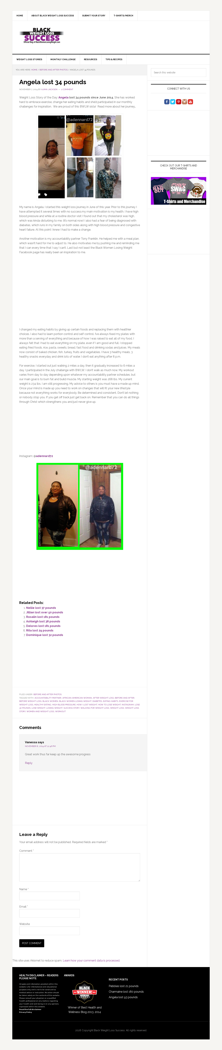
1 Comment (67, 89)
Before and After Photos (47, 694)
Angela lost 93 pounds (123, 997)
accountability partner (48, 698)
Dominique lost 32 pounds (44, 635)
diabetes (97, 701)
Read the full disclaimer (30, 1009)
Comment (26, 850)
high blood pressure (64, 704)
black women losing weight (75, 701)
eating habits (110, 701)
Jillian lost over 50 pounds (44, 612)
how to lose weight (109, 704)
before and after (124, 698)
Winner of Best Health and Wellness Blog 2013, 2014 (85, 1010)
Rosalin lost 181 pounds (42, 617)
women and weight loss (40, 711)
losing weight (54, 708)
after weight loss (103, 698)
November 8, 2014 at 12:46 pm (40, 746)
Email (23, 906)
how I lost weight (87, 704)
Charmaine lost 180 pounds (126, 991)
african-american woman (77, 698)
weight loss (117, 708)
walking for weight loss (94, 708)
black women (50, 701)
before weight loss (30, 701)
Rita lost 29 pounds (39, 630)
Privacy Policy (25, 1012)
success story (71, 708)
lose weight (38, 708)
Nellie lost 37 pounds (41, 608)
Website (24, 924)
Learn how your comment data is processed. (91, 960)
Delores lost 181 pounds (43, 626)
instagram (128, 704)
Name (24, 889)
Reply (28, 763)
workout (60, 711)
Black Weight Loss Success (41, 35)
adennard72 (44, 456)
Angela (63, 97)
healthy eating (42, 704)
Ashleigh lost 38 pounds (43, 621)
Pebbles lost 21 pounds (124, 986)
